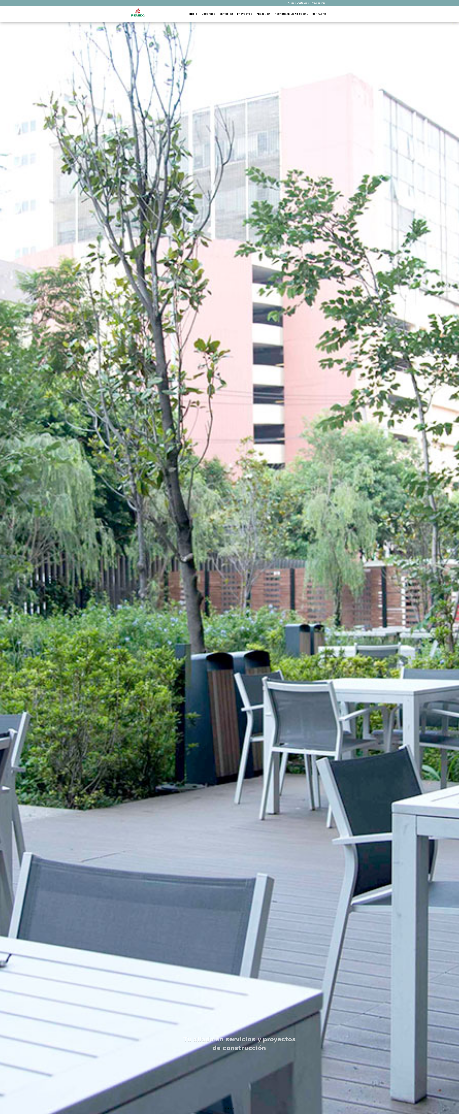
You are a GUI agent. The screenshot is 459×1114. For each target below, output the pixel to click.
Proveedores (318, 3)
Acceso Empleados (298, 3)
